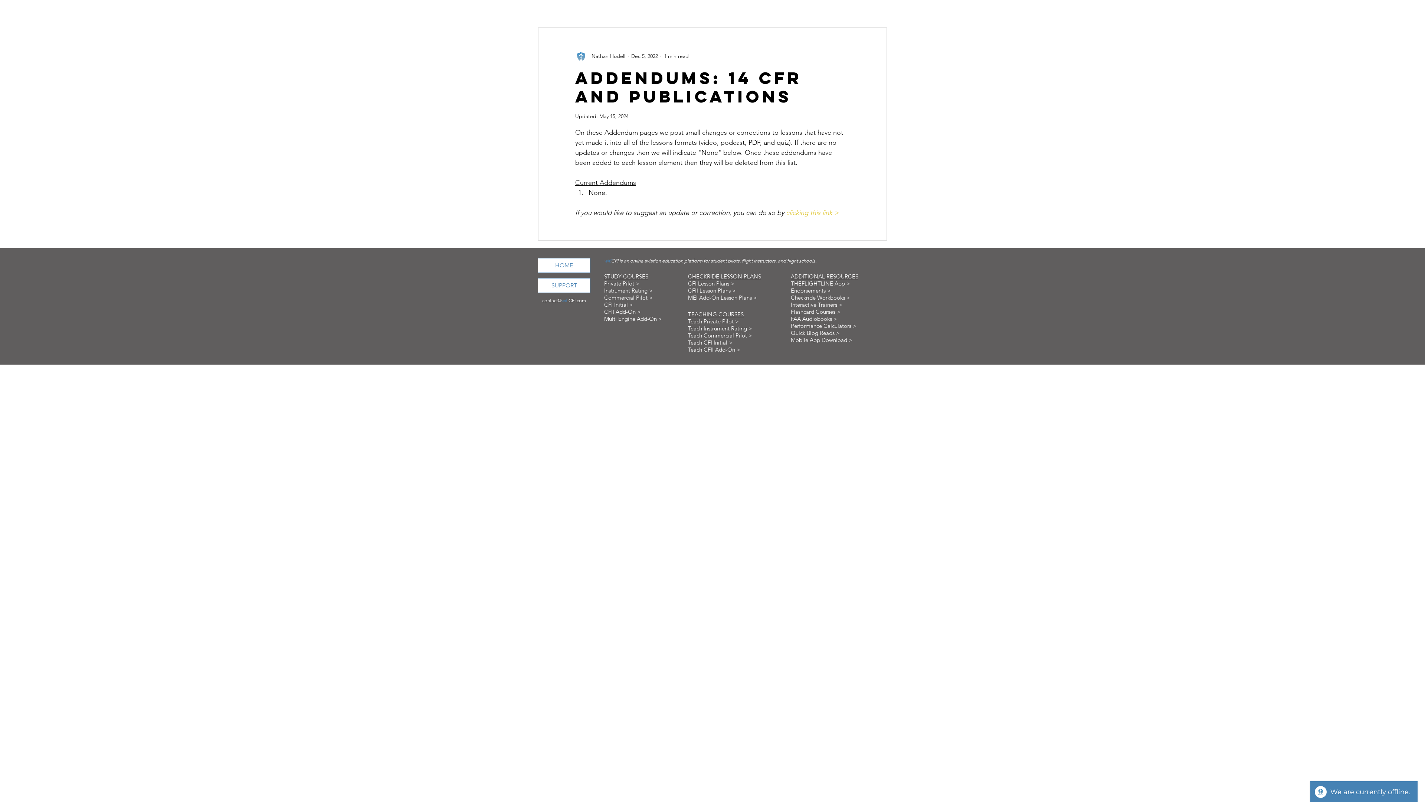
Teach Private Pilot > (713, 321)
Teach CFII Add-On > (714, 349)
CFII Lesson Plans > (712, 290)
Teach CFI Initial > (710, 342)
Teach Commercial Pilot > (720, 335)
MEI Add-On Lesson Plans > (722, 297)
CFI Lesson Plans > (711, 283)
